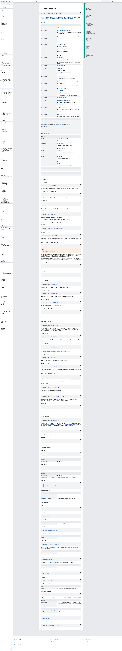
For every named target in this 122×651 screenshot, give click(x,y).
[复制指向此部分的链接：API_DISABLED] (48, 182)
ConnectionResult (51, 13)
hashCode (59, 154)
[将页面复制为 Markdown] (60, 8)
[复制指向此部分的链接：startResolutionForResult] (52, 591)
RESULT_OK (61, 329)
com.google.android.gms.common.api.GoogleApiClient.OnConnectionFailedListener (57, 18)
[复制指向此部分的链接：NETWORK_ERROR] (50, 299)
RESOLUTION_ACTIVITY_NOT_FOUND (63, 72)
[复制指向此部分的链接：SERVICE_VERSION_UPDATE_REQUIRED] (59, 393)
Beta (45, 1)
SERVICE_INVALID (60, 86)
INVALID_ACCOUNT (60, 60)
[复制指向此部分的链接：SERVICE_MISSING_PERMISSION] (56, 373)
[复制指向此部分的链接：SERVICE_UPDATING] (50, 384)
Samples (32, 1)
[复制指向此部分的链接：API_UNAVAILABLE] (49, 200)
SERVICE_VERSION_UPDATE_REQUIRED (63, 100)
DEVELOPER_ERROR (60, 44)
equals (58, 138)
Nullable (56, 124)
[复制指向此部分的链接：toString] (45, 614)
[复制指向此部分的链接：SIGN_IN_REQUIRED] (50, 416)
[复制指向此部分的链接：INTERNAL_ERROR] (50, 262)
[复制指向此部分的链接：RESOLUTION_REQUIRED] (53, 321)
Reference (27, 1)
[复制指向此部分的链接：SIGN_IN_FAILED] (49, 403)
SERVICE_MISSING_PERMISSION (62, 93)
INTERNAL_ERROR (53, 265)
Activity (57, 594)
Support (36, 1)
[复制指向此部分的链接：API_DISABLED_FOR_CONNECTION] (57, 191)
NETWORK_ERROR (59, 68)
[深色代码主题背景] (80, 12)
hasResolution (59, 150)
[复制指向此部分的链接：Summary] (46, 22)
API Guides (16, 1)
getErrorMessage (60, 143)
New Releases (21, 1)
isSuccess (59, 156)
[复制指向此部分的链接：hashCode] (46, 570)
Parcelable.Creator (52, 228)
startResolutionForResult (68, 152)
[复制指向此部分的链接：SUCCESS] (46, 428)
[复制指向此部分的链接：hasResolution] (48, 556)
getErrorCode (59, 140)
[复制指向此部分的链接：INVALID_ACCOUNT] (50, 280)
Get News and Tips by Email (18, 641)
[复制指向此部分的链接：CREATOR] (46, 225)
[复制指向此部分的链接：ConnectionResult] (49, 450)
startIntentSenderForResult (73, 547)
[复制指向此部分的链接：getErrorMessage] (49, 526)
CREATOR (58, 41)
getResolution (56, 544)
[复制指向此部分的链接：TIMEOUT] (46, 437)
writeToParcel (60, 165)
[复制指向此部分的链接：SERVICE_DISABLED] (50, 343)
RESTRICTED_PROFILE (61, 80)
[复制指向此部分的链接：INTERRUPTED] (48, 271)
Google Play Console (89, 641)
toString (59, 163)
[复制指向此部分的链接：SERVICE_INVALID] (49, 354)
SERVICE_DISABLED (60, 83)
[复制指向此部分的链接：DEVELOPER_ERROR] (51, 232)
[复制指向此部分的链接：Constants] (47, 179)
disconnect (53, 219)
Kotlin (77, 10)
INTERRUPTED (59, 57)
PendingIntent (61, 124)
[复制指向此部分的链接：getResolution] (48, 540)
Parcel (64, 165)
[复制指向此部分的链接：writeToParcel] (48, 622)
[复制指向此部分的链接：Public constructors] (52, 447)
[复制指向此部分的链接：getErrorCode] (48, 512)
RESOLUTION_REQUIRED (61, 76)
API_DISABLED (59, 27)
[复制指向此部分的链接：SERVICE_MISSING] (50, 363)
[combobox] (106, 1)
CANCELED (59, 38)
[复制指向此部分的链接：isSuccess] (46, 577)
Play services (8, 1)
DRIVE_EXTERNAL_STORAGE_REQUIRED (63, 48)
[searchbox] (6, 4)
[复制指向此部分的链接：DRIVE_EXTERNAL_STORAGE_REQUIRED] (59, 242)
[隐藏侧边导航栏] (11, 649)
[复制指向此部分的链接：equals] (44, 505)
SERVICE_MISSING (60, 90)
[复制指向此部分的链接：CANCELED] (47, 211)
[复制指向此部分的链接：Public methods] (50, 502)
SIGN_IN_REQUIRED (60, 107)
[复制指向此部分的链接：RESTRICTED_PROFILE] (51, 333)
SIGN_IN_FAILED (60, 104)
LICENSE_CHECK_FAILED (61, 65)
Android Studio (88, 639)
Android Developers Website (54, 639)
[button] (6, 14)
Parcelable (60, 13)
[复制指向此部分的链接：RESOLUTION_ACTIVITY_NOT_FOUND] (58, 308)
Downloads (41, 1)
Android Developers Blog (17, 639)
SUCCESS (58, 111)
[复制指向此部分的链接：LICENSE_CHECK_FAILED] (53, 290)
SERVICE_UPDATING (60, 97)
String (48, 130)
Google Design (52, 641)
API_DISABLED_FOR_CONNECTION (62, 30)
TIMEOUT (58, 114)
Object (65, 138)
